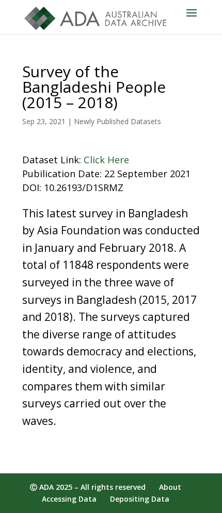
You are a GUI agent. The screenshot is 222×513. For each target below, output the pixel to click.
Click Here (106, 159)
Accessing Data (69, 499)
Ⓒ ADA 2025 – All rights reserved (88, 487)
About (170, 487)
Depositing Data (139, 499)
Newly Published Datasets (117, 121)
